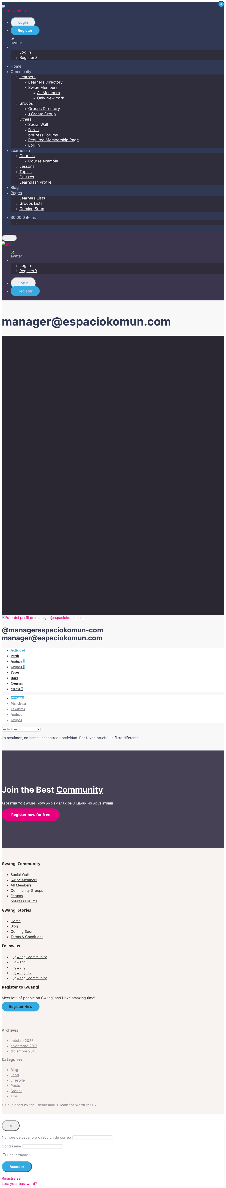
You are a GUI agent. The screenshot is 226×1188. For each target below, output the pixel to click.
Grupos (17, 667)
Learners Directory (45, 82)
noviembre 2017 (24, 1046)
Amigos (17, 661)
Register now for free (30, 814)
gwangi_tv (22, 972)
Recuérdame (17, 1155)
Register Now (20, 1006)
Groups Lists (30, 203)
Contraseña (11, 1146)
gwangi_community (30, 957)
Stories (16, 1091)
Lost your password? (19, 1183)
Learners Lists (32, 198)
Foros (15, 672)
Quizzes (26, 177)
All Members (48, 92)
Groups (26, 103)
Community (21, 71)
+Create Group (42, 114)
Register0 (28, 57)
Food (15, 1075)
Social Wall (38, 124)
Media (17, 689)
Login (23, 22)
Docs (14, 678)
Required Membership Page (53, 140)
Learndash (20, 150)
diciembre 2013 (23, 1051)
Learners (27, 76)
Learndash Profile (35, 182)
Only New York (50, 98)
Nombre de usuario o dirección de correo (36, 1137)
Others (25, 119)
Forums (24, 898)
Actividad (18, 650)
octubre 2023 (22, 1040)
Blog (15, 187)
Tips (14, 1096)
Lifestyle (18, 1080)
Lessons (26, 166)
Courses (27, 155)
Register (25, 30)
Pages (16, 192)
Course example (43, 161)
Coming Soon (31, 208)
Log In (25, 52)
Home (16, 66)
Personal (17, 698)
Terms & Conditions (27, 937)
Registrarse (11, 1178)
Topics (25, 171)
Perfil (15, 656)
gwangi (19, 962)
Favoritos (18, 709)
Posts (15, 1085)
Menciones (18, 703)
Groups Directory (44, 108)
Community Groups (27, 890)
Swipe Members (43, 87)
